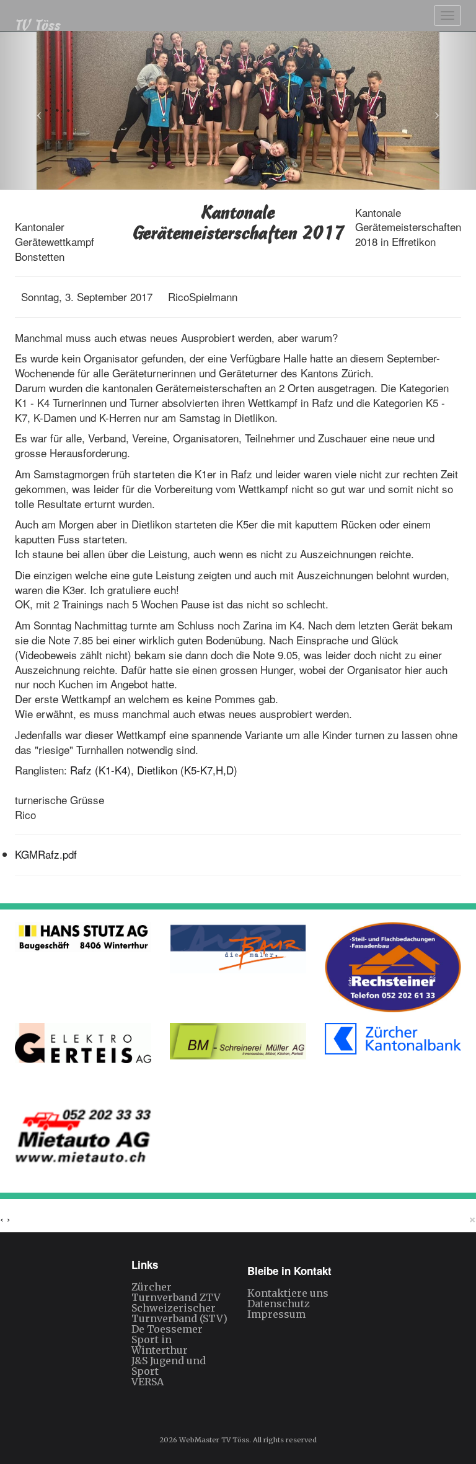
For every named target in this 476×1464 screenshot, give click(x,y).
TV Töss (38, 23)
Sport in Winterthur (159, 1344)
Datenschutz (278, 1303)
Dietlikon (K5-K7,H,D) (187, 770)
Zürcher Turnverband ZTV (176, 1292)
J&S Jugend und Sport (168, 1365)
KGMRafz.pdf (46, 854)
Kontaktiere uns (287, 1293)
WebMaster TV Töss (214, 1440)
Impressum (276, 1314)
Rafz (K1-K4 (98, 770)
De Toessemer (167, 1329)
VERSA (147, 1381)
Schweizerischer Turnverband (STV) (179, 1313)
